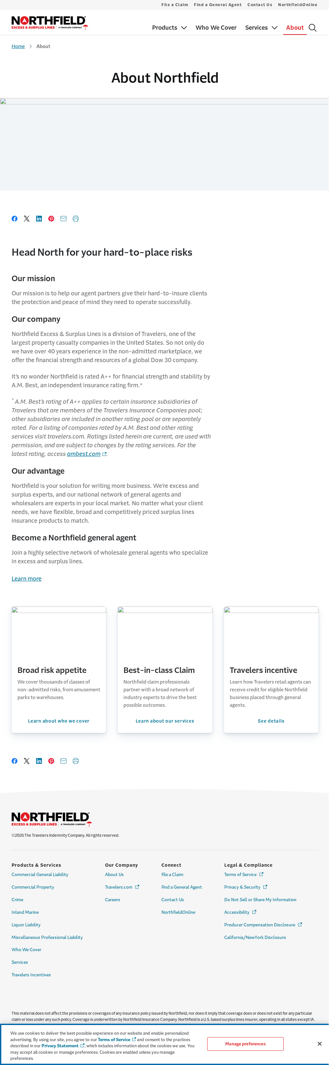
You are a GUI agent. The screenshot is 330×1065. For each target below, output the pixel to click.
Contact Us (260, 5)
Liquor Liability (26, 925)
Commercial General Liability (40, 875)
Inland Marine (25, 912)
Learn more (27, 579)
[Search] (312, 28)
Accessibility (240, 912)
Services (20, 962)
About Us (114, 875)
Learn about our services (165, 721)
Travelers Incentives (31, 975)
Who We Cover (26, 950)
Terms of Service (244, 875)
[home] (50, 23)
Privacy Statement (60, 1046)
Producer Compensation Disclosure (263, 925)
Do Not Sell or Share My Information (260, 900)
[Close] (320, 1044)
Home (18, 46)
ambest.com (84, 454)
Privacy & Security (246, 887)
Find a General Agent (218, 5)
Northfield (297, 5)
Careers (112, 900)
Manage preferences (245, 1044)
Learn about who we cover (59, 721)
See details (271, 721)
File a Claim (174, 5)
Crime (17, 900)
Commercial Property (33, 887)
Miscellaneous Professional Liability (47, 937)
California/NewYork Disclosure (255, 937)
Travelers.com (122, 887)
